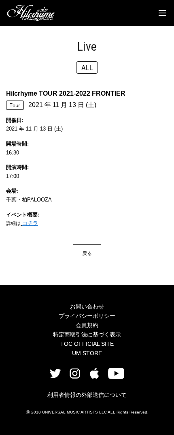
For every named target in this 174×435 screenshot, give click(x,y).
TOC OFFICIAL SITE (87, 344)
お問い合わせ (87, 306)
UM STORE (87, 353)
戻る (87, 253)
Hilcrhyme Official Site (31, 13)
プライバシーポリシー (87, 316)
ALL (87, 67)
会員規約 (87, 325)
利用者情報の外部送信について (87, 395)
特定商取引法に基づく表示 (87, 334)
